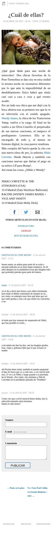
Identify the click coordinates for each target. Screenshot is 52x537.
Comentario (11, 443)
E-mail (16, 431)
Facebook (14, 212)
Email (37, 212)
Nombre (9, 420)
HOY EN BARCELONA (26, 236)
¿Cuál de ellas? (26, 15)
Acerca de (8, 524)
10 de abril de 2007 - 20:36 (16, 21)
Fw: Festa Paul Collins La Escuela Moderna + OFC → (38, 492)
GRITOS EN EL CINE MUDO (17, 255)
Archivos (26, 524)
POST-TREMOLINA (19, 3)
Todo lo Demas (40, 21)
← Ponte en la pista (15, 488)
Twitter (26, 212)
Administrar (43, 524)
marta (4, 285)
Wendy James (10, 118)
